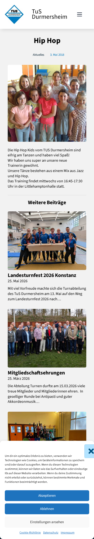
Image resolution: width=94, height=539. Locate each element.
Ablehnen (47, 508)
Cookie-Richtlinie (30, 533)
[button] (86, 446)
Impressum (67, 533)
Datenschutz (50, 533)
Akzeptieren (47, 495)
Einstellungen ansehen (47, 522)
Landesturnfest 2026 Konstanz (42, 275)
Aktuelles (38, 55)
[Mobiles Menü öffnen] (79, 14)
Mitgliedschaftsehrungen (36, 373)
